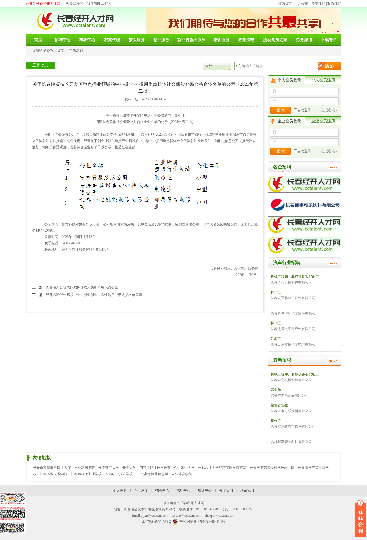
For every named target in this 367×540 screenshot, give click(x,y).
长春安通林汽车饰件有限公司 (293, 298)
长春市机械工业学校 (86, 474)
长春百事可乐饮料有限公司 (291, 411)
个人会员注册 (323, 80)
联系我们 (334, 4)
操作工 (276, 292)
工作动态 (76, 51)
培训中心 (205, 490)
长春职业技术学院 (53, 474)
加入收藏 (301, 4)
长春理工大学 (108, 468)
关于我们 (318, 4)
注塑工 (276, 339)
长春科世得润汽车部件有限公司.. (296, 313)
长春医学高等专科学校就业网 (272, 468)
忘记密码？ (329, 110)
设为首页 (285, 4)
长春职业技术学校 (119, 474)
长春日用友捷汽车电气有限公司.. (296, 344)
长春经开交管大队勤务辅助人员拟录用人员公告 (82, 287)
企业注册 (141, 490)
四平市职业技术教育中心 (158, 468)
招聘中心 (162, 490)
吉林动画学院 (84, 468)
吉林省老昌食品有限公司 (290, 395)
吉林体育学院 (181, 474)
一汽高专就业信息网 (152, 474)
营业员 (276, 390)
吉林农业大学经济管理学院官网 (222, 468)
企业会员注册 (323, 121)
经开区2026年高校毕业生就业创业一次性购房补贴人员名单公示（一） (99, 295)
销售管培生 (279, 405)
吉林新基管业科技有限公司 (291, 442)
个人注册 (120, 490)
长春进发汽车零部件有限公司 (293, 329)
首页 (60, 51)
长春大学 (129, 468)
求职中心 (183, 490)
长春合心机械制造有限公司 (291, 282)
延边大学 (188, 468)
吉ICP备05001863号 (156, 522)
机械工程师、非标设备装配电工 (295, 277)
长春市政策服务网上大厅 (52, 468)
